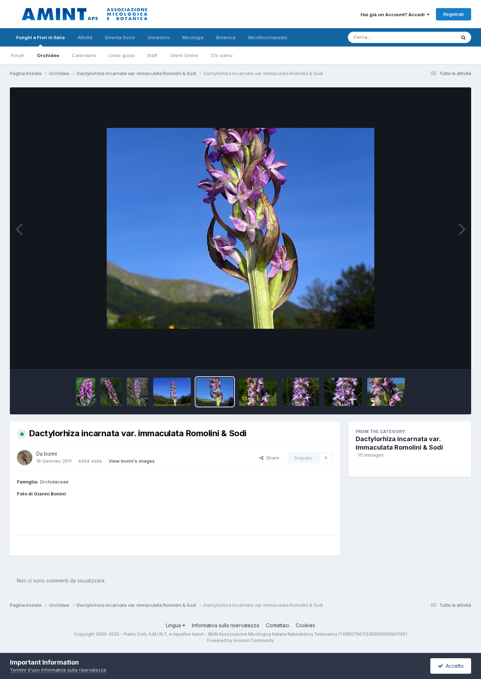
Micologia (193, 37)
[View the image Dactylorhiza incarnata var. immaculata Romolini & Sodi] (85, 392)
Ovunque (436, 37)
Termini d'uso (25, 670)
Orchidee (48, 55)
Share (271, 458)
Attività (84, 37)
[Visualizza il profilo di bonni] (24, 457)
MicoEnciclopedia (267, 37)
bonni (50, 454)
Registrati (453, 14)
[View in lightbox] (240, 228)
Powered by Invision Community (240, 640)
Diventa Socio (120, 37)
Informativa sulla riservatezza (225, 625)
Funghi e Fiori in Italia (40, 37)
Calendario (84, 55)
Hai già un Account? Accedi (394, 14)
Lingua (174, 625)
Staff (152, 55)
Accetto (453, 666)
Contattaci (277, 625)
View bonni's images (132, 461)
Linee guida (122, 55)
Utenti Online (184, 55)
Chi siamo (222, 55)
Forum (17, 55)
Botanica (226, 37)
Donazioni (159, 37)
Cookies (305, 625)
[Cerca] (463, 37)
